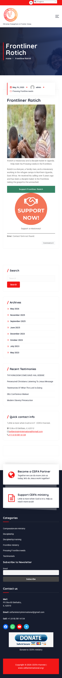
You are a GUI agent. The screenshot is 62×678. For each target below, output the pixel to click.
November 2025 (17, 315)
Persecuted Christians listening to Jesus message (30, 381)
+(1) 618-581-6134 (17, 435)
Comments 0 (48, 243)
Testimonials (9, 556)
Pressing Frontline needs (23, 91)
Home (8, 58)
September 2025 (18, 321)
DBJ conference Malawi (18, 394)
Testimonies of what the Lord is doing (24, 388)
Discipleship (8, 534)
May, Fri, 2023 (18, 87)
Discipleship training (12, 539)
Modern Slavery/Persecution (20, 400)
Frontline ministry (11, 545)
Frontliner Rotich (23, 58)
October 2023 (16, 340)
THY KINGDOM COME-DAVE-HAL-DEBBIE (26, 375)
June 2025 (15, 327)
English (40, 2)
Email (5, 568)
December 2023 (17, 334)
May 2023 (14, 352)
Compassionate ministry (14, 528)
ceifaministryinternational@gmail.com (26, 431)
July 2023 (14, 346)
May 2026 (14, 309)
